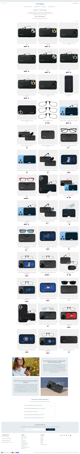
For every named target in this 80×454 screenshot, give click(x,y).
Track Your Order (24, 436)
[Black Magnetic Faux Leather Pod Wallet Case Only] (27, 159)
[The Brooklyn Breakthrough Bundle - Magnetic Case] (48, 159)
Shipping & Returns (24, 444)
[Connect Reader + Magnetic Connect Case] (69, 135)
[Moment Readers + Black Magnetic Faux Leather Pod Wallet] (27, 210)
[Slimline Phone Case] (69, 84)
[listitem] (40, 1)
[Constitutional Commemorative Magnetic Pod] (48, 236)
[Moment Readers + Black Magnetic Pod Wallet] (69, 110)
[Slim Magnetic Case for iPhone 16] (27, 110)
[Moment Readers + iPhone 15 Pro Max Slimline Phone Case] (48, 32)
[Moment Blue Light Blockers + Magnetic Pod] (48, 313)
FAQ (22, 439)
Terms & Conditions (24, 443)
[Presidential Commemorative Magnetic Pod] (27, 339)
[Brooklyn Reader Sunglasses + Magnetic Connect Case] (69, 287)
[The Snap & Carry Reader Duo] (69, 184)
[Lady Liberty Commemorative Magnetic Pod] (48, 287)
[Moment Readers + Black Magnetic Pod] (48, 262)
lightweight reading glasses (21, 386)
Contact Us (23, 448)
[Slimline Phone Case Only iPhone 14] (48, 84)
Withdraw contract (44, 444)
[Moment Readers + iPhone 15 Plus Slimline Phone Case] (27, 32)
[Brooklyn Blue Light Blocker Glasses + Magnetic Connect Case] (27, 236)
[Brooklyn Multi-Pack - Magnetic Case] (48, 210)
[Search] (78, 3)
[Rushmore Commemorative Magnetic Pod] (69, 159)
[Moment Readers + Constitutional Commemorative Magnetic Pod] (27, 287)
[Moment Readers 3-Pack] (48, 110)
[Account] (72, 3)
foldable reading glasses (22, 390)
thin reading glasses (57, 365)
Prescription (36, 6)
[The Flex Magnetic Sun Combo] (27, 135)
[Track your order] (74, 3)
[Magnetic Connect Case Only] (69, 339)
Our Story (42, 436)
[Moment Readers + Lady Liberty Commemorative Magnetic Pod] (69, 313)
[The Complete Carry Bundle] (69, 262)
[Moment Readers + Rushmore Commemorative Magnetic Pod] (27, 262)
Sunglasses (43, 6)
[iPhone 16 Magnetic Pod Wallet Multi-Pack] (27, 313)
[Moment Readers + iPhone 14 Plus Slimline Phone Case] (48, 58)
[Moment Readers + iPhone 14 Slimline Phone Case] (27, 58)
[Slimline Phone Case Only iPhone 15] (69, 32)
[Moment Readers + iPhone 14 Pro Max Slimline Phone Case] (27, 84)
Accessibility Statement (25, 447)
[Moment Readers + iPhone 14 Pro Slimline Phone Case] (69, 58)
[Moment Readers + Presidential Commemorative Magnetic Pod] (48, 339)
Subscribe (50, 429)
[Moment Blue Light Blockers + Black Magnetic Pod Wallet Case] (69, 210)
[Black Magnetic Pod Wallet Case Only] (69, 236)
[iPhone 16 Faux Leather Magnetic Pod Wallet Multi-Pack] (48, 184)
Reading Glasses (27, 6)
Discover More (51, 6)
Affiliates (42, 439)
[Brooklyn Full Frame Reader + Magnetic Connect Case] (27, 184)
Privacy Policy (23, 440)
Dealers (42, 440)
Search (42, 443)
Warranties (23, 445)
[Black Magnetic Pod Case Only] (48, 135)
